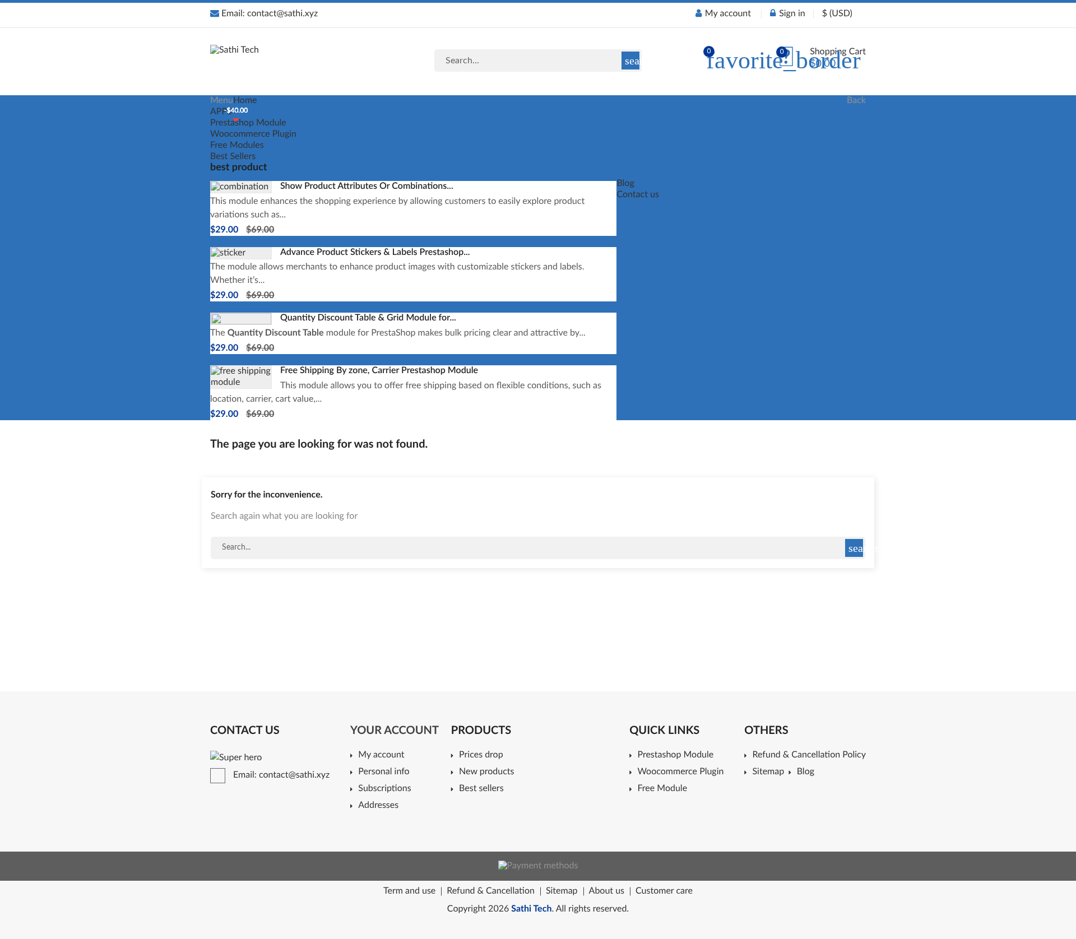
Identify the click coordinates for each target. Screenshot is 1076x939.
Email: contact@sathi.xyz (268, 14)
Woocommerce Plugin (253, 134)
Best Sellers (233, 156)
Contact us (637, 194)
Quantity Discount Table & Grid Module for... (368, 318)
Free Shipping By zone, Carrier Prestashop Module (379, 370)
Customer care (664, 891)
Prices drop (481, 755)
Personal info (383, 772)
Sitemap (771, 772)
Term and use (409, 891)
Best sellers (481, 788)
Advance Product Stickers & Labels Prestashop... (375, 252)
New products (486, 772)
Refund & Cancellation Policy (809, 755)
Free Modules (237, 145)
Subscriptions (384, 788)
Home (245, 100)
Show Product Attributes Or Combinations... (366, 186)
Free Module (662, 788)
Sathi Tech (531, 909)
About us (606, 891)
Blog (625, 183)
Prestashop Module (248, 123)
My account (381, 755)
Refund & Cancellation (491, 891)
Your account (394, 730)
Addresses (378, 805)
